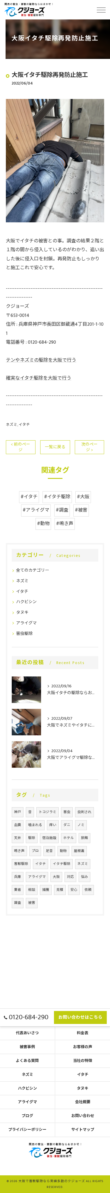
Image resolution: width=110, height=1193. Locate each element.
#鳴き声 (64, 524)
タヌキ (22, 612)
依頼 (88, 890)
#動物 (43, 524)
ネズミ (11, 425)
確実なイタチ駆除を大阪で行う (38, 378)
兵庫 (17, 877)
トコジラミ (47, 812)
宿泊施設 (49, 838)
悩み (84, 877)
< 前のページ (20, 447)
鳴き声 (19, 851)
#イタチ (29, 497)
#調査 (62, 510)
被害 (31, 903)
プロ (35, 851)
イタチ (24, 425)
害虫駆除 (24, 633)
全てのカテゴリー (32, 570)
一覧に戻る (55, 447)
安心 (73, 890)
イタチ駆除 (61, 864)
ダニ (66, 825)
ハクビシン (26, 601)
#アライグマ (36, 510)
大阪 (56, 877)
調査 (17, 903)
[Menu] (101, 9)
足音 (49, 851)
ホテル (68, 838)
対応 (70, 877)
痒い (52, 825)
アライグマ (26, 623)
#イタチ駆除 (57, 497)
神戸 (17, 812)
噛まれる (35, 825)
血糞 (17, 825)
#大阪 (83, 497)
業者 (17, 890)
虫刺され (84, 812)
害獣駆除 (21, 864)
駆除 (31, 838)
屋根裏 (79, 851)
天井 (17, 838)
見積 (59, 890)
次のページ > (89, 447)
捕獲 (45, 890)
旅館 (84, 838)
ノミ (80, 825)
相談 (31, 890)
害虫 (66, 812)
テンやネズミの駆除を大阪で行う (41, 360)
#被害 (81, 510)
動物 (63, 851)
